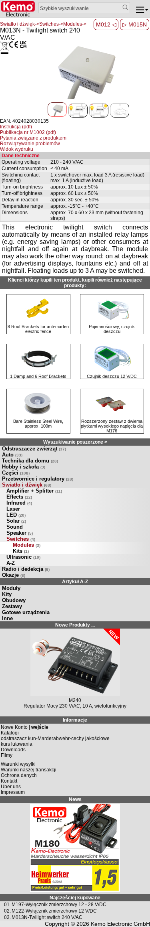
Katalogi (10, 733)
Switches (20, 539)
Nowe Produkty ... (75, 625)
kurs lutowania (16, 744)
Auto (12, 455)
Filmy (6, 755)
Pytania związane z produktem (33, 138)
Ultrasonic (23, 557)
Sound (14, 527)
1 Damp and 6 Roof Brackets (38, 376)
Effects (19, 497)
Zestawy (12, 606)
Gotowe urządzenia (26, 612)
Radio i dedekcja (26, 569)
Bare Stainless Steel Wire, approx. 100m (38, 423)
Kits (21, 551)
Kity (7, 594)
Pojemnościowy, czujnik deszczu (112, 329)
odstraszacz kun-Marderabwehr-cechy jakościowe (55, 738)
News (75, 799)
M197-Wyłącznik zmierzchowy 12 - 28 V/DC (59, 904)
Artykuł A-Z (75, 581)
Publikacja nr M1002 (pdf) (28, 132)
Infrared (19, 503)
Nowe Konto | (24, 727)
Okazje (13, 575)
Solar (16, 521)
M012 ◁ (106, 24)
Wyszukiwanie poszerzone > (75, 442)
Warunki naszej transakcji (28, 770)
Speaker (19, 533)
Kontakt (9, 781)
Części (16, 473)
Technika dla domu (30, 461)
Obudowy (14, 600)
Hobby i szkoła (23, 467)
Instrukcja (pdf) (16, 127)
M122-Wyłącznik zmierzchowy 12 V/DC (54, 911)
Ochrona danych (19, 775)
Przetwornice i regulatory (37, 479)
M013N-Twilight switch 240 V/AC (47, 917)
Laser (13, 509)
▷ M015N (134, 24)
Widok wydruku (16, 149)
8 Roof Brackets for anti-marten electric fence (38, 329)
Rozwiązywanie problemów (30, 143)
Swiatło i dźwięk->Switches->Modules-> (43, 24)
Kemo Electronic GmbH (120, 924)
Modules (26, 545)
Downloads (13, 750)
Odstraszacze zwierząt (34, 449)
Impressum (13, 792)
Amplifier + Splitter (34, 491)
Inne (7, 618)
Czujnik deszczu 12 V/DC (112, 376)
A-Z (10, 563)
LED (16, 515)
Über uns (11, 786)
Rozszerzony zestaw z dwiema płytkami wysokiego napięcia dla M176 (112, 426)
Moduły (11, 588)
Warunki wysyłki (18, 764)
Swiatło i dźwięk (26, 485)
